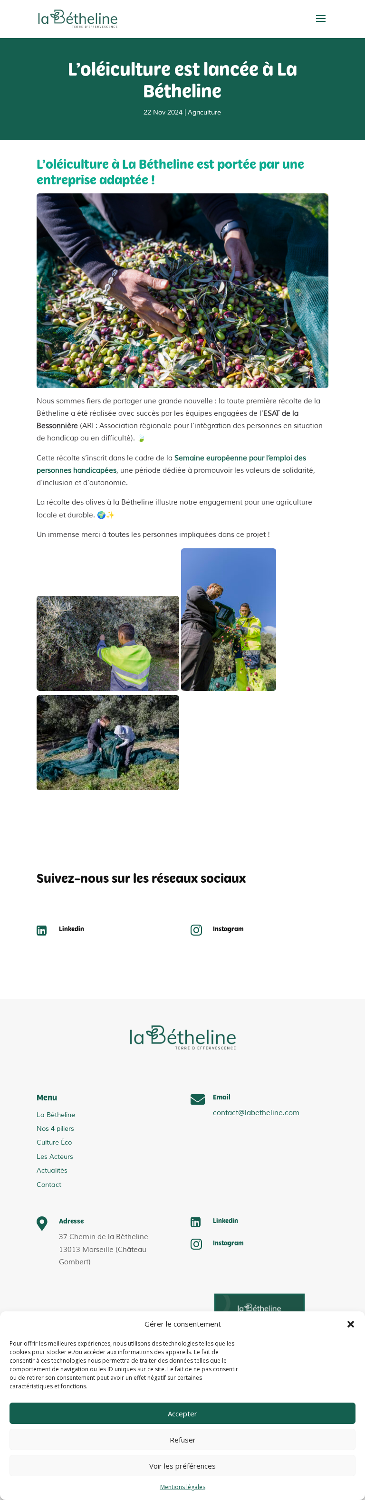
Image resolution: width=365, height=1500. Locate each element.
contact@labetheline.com (256, 1113)
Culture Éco (54, 1142)
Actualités (52, 1170)
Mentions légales (182, 1487)
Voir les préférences (182, 1466)
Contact (49, 1185)
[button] (350, 1324)
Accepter (182, 1413)
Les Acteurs (55, 1157)
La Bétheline (56, 1115)
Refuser (183, 1439)
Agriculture (204, 112)
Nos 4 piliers (55, 1129)
